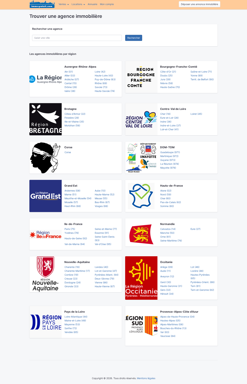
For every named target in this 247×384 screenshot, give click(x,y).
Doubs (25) (166, 75)
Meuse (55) (101, 198)
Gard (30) (165, 282)
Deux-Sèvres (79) (104, 278)
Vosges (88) (101, 206)
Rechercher (133, 37)
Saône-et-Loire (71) (201, 71)
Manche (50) (167, 232)
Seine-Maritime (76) (171, 240)
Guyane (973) (167, 160)
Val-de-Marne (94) (75, 244)
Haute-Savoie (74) (105, 91)
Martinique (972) (169, 156)
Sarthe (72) (71, 328)
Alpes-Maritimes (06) (171, 324)
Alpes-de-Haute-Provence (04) (177, 316)
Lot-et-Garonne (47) (106, 270)
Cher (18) (165, 113)
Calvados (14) (168, 229)
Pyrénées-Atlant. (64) (106, 274)
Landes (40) (101, 267)
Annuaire (92, 4)
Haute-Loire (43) (104, 75)
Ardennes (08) (72, 190)
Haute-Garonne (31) (171, 286)
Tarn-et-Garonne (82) (202, 289)
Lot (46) (195, 267)
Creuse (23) (71, 278)
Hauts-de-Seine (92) (76, 238)
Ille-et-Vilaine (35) (74, 121)
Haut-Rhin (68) (73, 206)
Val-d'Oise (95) (103, 244)
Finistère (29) (72, 117)
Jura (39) (165, 79)
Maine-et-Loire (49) (75, 320)
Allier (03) (70, 75)
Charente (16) (72, 267)
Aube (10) (100, 190)
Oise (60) (165, 198)
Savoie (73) (101, 87)
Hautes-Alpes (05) (170, 320)
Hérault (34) (167, 293)
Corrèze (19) (71, 274)
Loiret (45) (196, 113)
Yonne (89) (197, 75)
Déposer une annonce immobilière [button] (199, 4)
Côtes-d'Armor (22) (75, 113)
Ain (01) (69, 71)
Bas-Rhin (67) (102, 202)
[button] (63, 4)
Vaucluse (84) (167, 336)
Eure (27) (195, 229)
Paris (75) (70, 229)
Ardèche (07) (72, 79)
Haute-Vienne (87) (105, 286)
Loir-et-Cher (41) (169, 129)
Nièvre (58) (166, 83)
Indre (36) (165, 121)
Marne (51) (70, 194)
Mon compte (107, 4)
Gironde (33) (71, 286)
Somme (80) (167, 206)
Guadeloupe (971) (170, 152)
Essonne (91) (102, 232)
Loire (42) (100, 71)
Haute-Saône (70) (170, 87)
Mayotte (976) (168, 167)
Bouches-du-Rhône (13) (173, 328)
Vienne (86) (101, 282)
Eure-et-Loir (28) (169, 117)
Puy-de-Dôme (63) (105, 79)
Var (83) (164, 332)
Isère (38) (70, 91)
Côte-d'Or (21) (168, 71)
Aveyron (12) (167, 276)
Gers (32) (165, 289)
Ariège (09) (166, 267)
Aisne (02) (165, 190)
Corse (68, 152)
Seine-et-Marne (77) (106, 229)
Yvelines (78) (72, 232)
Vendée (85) (71, 332)
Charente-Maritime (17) (77, 270)
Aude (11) (165, 270)
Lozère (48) (197, 270)
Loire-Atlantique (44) (76, 316)
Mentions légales (146, 378)
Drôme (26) (71, 87)
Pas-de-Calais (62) (170, 202)
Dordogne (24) (73, 282)
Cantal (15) (71, 83)
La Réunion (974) (169, 163)
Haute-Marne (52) (104, 194)
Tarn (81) (195, 286)
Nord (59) (165, 194)
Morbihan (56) (72, 125)
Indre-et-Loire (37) (170, 125)
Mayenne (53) (72, 324)
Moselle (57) (71, 202)
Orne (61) (165, 236)
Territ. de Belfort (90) (202, 79)
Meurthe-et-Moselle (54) (78, 198)
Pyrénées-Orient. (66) (203, 282)
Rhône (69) (101, 83)
